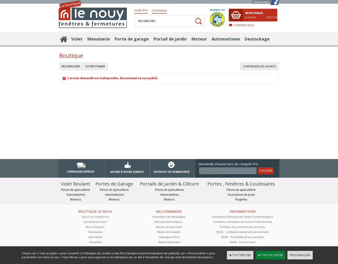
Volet (77, 39)
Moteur (199, 39)
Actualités (95, 242)
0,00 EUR (272, 17)
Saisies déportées (169, 242)
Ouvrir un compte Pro (95, 216)
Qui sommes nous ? (95, 221)
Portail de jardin (170, 39)
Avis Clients (95, 237)
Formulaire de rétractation (169, 216)
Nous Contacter (95, 227)
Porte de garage (132, 39)
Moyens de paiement (169, 227)
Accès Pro (141, 10)
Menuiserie (98, 39)
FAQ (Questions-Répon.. (168, 221)
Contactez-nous (244, 25)
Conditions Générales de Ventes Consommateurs (242, 216)
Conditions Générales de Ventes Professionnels (242, 221)
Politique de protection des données (242, 227)
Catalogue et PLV (169, 237)
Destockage (256, 39)
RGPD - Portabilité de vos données (242, 237)
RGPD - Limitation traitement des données (242, 232)
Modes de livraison (168, 232)
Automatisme (226, 39)
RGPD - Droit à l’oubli (242, 242)
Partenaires (95, 232)
